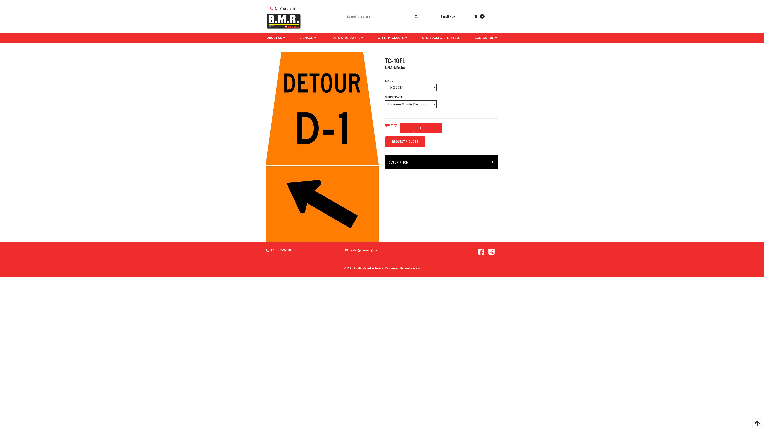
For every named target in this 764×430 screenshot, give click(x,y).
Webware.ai (413, 268)
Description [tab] (398, 162)
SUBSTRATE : (394, 97)
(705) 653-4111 (284, 9)
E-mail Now (447, 16)
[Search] (416, 16)
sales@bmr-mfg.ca (364, 250)
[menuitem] (276, 37)
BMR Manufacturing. (370, 268)
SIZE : (389, 80)
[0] (476, 16)
